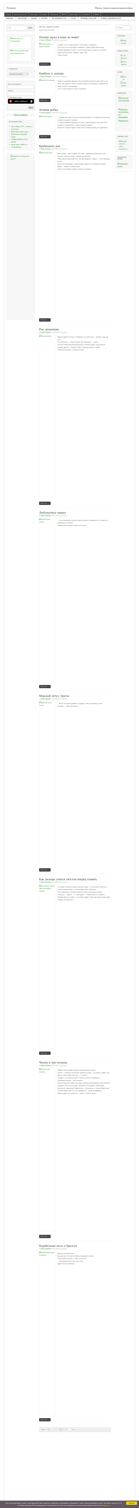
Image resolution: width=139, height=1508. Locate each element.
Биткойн (44, 18)
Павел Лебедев (46, 40)
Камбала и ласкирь (51, 73)
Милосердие (34, 15)
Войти (31, 108)
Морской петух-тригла (54, 696)
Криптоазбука (74, 15)
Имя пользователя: (15, 84)
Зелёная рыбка (48, 110)
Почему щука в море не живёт (59, 37)
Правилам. (106, 1505)
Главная (8, 15)
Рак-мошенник (49, 329)
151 (73, 1429)
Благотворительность (20, 15)
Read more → (45, 64)
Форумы (44, 15)
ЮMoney (34, 18)
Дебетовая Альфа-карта (19, 132)
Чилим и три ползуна (53, 1062)
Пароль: (11, 91)
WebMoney (10, 18)
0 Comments (63, 40)
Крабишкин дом (49, 146)
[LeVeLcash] (11, 6)
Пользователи (54, 15)
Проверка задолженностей (111, 18)
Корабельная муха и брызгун (58, 1246)
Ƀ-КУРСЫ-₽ (86, 15)
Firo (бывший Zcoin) (59, 18)
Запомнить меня (16, 97)
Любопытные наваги (52, 512)
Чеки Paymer (22, 18)
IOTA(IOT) (73, 18)
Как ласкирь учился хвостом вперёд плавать (68, 879)
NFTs (64, 15)
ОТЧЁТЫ (96, 15)
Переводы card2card (88, 18)
